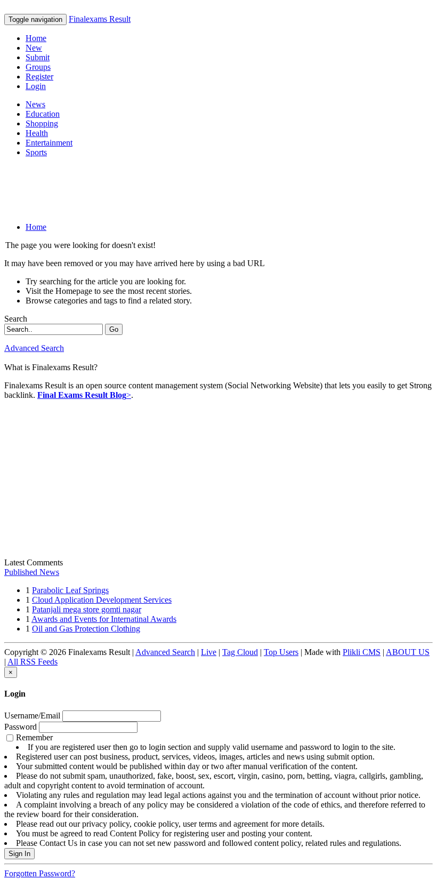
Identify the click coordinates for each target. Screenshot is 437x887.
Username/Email (32, 715)
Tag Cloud (240, 652)
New (34, 47)
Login (36, 86)
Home (36, 38)
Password (20, 726)
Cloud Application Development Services (102, 599)
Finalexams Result (100, 18)
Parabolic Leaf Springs (70, 590)
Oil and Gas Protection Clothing (86, 628)
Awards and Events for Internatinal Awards (103, 619)
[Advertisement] (198, 190)
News (35, 104)
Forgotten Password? (39, 873)
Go (113, 329)
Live (208, 652)
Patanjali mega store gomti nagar (86, 609)
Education (43, 113)
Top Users (281, 652)
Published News (31, 572)
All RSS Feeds (32, 661)
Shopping (42, 123)
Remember (214, 790)
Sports (36, 152)
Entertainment (49, 142)
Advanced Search (34, 348)
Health (37, 133)
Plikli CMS (362, 652)
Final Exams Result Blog (81, 394)
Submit (38, 57)
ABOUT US (408, 652)
